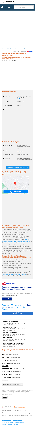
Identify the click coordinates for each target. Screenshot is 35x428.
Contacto (16, 424)
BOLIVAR (5, 366)
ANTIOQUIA (6, 357)
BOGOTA (5, 354)
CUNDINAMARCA (7, 368)
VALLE (4, 360)
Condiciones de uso (19, 422)
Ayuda (5, 397)
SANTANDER (6, 371)
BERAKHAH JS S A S (9, 327)
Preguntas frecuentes (6, 420)
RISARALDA (6, 374)
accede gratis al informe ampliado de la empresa (14, 274)
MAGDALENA (6, 377)
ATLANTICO (6, 363)
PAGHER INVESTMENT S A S (11, 322)
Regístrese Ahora (7, 298)
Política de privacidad (17, 420)
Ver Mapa (19, 98)
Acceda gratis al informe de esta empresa (17, 167)
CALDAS (5, 380)
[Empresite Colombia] (6, 8)
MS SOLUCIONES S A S (10, 332)
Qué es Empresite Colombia (7, 422)
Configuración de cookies (7, 424)
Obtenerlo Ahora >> (17, 313)
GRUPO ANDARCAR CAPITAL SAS (13, 343)
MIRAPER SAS (7, 338)
